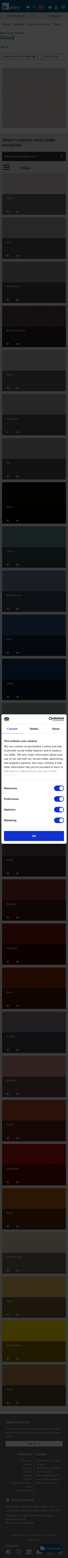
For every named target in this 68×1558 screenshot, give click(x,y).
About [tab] (56, 728)
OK (34, 835)
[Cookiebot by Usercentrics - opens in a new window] (49, 719)
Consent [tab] (12, 728)
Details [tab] (34, 728)
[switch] (59, 799)
